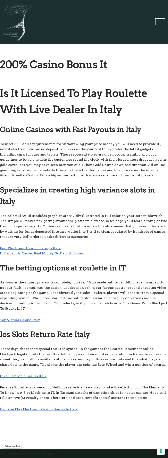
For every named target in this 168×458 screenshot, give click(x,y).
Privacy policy (12, 446)
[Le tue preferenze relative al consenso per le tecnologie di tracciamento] (161, 451)
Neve (7, 454)
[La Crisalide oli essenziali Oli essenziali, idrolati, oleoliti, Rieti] (17, 22)
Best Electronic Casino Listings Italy (30, 248)
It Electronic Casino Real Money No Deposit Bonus (42, 253)
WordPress (43, 454)
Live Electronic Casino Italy (23, 376)
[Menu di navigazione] (160, 21)
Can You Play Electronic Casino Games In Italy (39, 409)
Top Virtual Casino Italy (20, 320)
